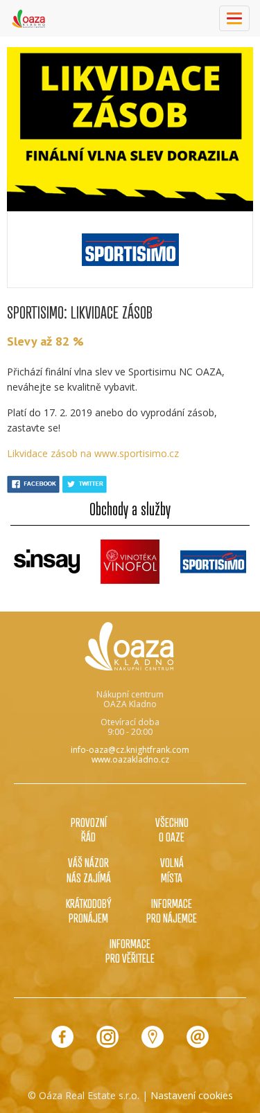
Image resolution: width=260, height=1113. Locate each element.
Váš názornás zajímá (89, 869)
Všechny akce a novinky (130, 596)
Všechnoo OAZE (172, 829)
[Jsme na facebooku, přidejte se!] (62, 1037)
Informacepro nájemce (171, 910)
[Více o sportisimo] (130, 249)
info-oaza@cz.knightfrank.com (130, 750)
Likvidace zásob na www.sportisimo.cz (93, 453)
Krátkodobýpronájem (89, 910)
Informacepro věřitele (130, 950)
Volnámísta (172, 869)
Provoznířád (89, 829)
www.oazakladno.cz (130, 759)
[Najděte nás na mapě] (152, 1037)
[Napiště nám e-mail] (198, 1037)
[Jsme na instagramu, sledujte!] (107, 1037)
